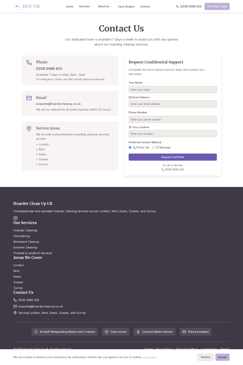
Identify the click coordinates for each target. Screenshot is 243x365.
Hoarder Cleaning (25, 230)
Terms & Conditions (186, 348)
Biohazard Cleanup (26, 241)
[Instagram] (15, 218)
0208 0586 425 (49, 68)
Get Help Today (217, 6)
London (18, 265)
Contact (145, 6)
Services (84, 6)
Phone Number (138, 112)
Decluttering (21, 236)
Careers (148, 348)
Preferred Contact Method (145, 142)
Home (69, 6)
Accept (222, 357)
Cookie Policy (209, 348)
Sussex (18, 282)
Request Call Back (173, 157)
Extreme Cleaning (25, 247)
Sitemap (225, 348)
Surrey (18, 288)
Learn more (149, 357)
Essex (17, 276)
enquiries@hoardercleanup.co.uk (58, 104)
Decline (205, 357)
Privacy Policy (164, 348)
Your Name (135, 82)
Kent (16, 271)
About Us (103, 6)
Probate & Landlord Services (32, 253)
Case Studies (126, 6)
